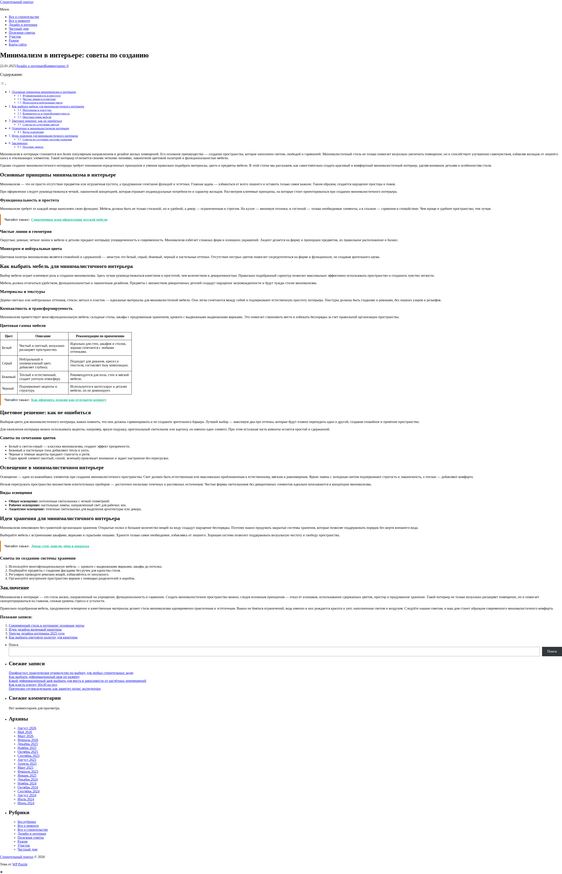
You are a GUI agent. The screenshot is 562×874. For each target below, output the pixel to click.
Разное (14, 40)
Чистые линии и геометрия (39, 99)
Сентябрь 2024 (29, 791)
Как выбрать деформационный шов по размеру (44, 677)
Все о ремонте (19, 21)
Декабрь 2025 (28, 744)
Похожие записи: (33, 146)
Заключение (19, 143)
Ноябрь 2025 (27, 748)
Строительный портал (16, 2)
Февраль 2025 (28, 771)
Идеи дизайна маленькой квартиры (35, 629)
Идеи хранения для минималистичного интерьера (45, 135)
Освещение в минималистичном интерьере (40, 128)
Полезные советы (22, 32)
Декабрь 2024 (28, 779)
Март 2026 (25, 736)
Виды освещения (33, 132)
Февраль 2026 (28, 740)
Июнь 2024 (26, 803)
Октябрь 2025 (28, 752)
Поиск (13, 645)
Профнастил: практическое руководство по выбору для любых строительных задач (71, 673)
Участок (15, 36)
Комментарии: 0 (56, 66)
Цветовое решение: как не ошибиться (37, 121)
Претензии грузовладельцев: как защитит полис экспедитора (55, 688)
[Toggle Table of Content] (3, 84)
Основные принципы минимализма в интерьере (44, 92)
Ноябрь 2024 (27, 783)
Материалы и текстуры (37, 110)
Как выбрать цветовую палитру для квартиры (43, 637)
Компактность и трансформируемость (46, 113)
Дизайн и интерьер (23, 25)
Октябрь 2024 (28, 787)
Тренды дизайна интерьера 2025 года (37, 633)
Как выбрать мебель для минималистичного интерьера (48, 106)
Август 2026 (27, 728)
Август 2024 (27, 795)
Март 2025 (25, 767)
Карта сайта (18, 44)
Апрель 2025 (27, 763)
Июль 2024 (26, 799)
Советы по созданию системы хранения (47, 139)
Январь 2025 (27, 775)
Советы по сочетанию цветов (41, 124)
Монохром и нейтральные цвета (43, 102)
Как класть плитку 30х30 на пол (33, 685)
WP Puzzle (19, 864)
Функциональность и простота (42, 95)
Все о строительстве (24, 17)
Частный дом (19, 28)
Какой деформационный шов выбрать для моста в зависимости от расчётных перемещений (77, 681)
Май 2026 (25, 732)
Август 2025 (27, 760)
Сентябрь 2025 (29, 756)
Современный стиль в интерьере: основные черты (46, 625)
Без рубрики (27, 822)
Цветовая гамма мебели (37, 117)
